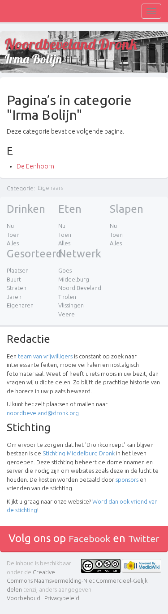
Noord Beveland (79, 288)
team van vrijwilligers (45, 356)
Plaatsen (18, 270)
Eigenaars (50, 188)
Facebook (89, 538)
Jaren (14, 297)
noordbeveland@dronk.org (43, 413)
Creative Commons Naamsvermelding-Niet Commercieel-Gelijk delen (77, 581)
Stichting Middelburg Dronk (79, 453)
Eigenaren (20, 305)
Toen (13, 234)
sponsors (127, 479)
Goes (65, 270)
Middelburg (73, 279)
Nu (10, 226)
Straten (16, 288)
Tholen (67, 297)
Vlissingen (71, 305)
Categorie (20, 188)
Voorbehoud (23, 598)
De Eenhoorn (35, 166)
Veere (66, 314)
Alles (13, 243)
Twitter (143, 538)
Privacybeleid (61, 598)
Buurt (14, 279)
